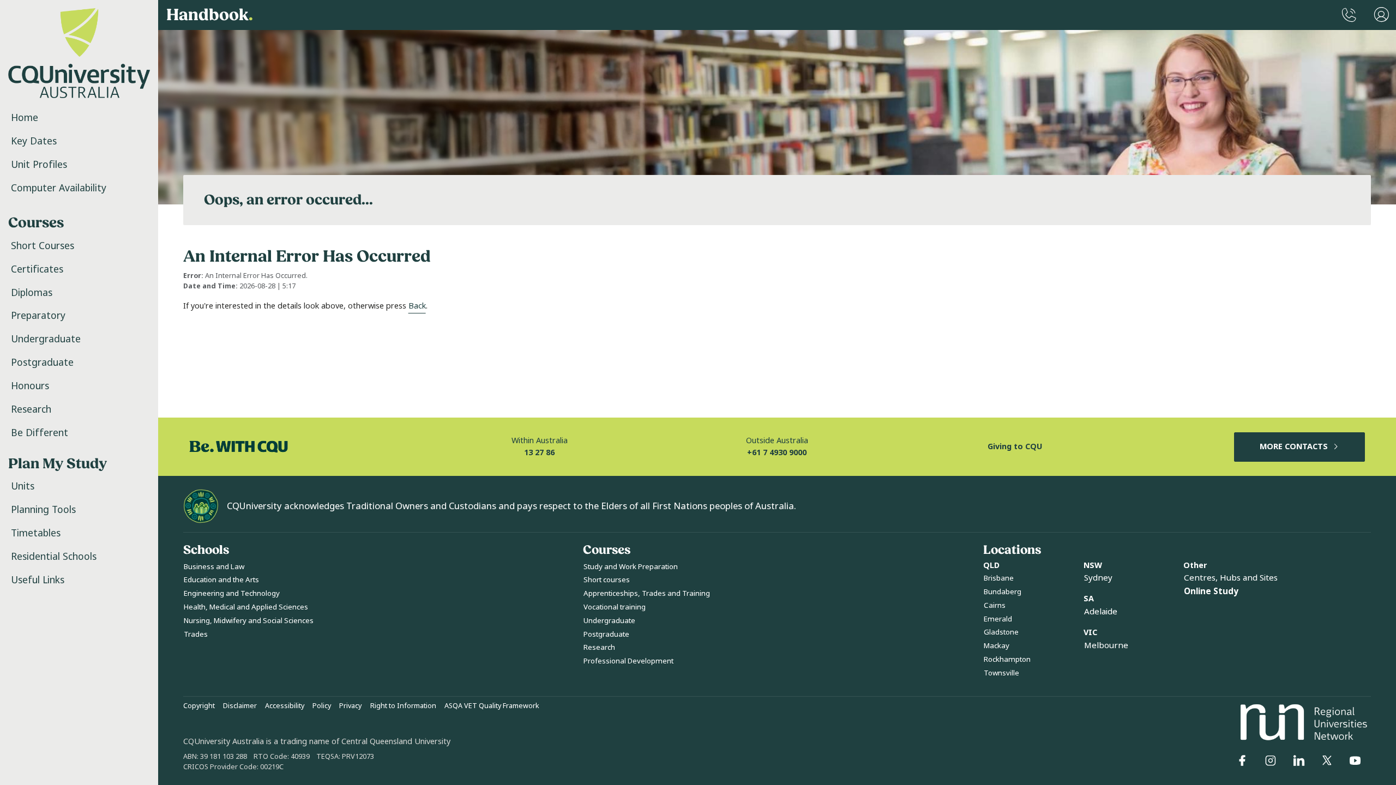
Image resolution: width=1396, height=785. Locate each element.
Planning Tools (43, 510)
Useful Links (37, 580)
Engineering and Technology (232, 593)
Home (24, 118)
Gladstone (1001, 632)
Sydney (1098, 578)
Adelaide (1100, 612)
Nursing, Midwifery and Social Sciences (249, 620)
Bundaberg (1002, 592)
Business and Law (214, 566)
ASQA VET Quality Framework (491, 706)
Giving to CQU (1015, 446)
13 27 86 (539, 452)
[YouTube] (1355, 760)
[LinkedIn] (1299, 760)
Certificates (37, 269)
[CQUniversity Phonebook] (1349, 15)
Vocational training (614, 607)
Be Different (39, 433)
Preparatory (38, 316)
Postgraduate (42, 362)
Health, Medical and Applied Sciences (246, 607)
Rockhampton (1007, 659)
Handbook (209, 15)
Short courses (606, 580)
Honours (30, 386)
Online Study (1211, 591)
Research (31, 409)
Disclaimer (240, 706)
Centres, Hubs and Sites (1231, 578)
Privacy (350, 706)
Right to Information (403, 706)
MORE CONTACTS (1294, 446)
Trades (196, 634)
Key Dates (34, 141)
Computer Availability (58, 188)
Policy (321, 706)
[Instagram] (1271, 760)
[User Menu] (1381, 15)
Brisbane (999, 578)
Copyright (199, 706)
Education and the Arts (221, 580)
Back (417, 306)
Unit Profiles (39, 165)
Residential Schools (54, 557)
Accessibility (284, 706)
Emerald (998, 619)
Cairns (995, 605)
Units (22, 486)
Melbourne (1106, 645)
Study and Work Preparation (630, 566)
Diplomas (31, 293)
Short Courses (42, 246)
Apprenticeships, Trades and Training (646, 593)
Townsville (1001, 673)
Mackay (996, 646)
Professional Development (628, 661)
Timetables (36, 533)
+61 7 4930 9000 (777, 452)
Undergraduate (46, 339)
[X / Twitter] (1327, 760)
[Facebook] (1242, 760)
